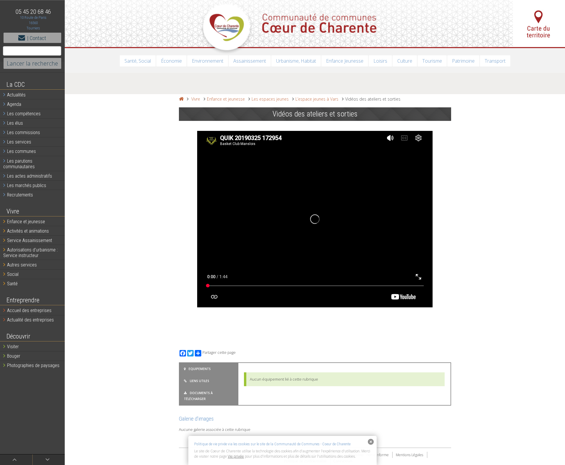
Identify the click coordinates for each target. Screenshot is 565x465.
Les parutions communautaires (19, 163)
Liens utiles (199, 381)
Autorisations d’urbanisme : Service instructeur (30, 252)
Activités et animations (28, 231)
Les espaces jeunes (270, 99)
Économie (171, 61)
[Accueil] (181, 99)
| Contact (36, 38)
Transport (495, 61)
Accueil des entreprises (29, 310)
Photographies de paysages (33, 365)
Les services (19, 142)
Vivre (195, 99)
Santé (12, 283)
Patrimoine (463, 61)
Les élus (15, 123)
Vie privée (236, 456)
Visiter (13, 346)
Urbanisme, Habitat (296, 61)
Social (13, 274)
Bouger (13, 356)
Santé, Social (137, 61)
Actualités (16, 95)
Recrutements (20, 195)
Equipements (200, 369)
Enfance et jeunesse (26, 221)
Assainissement (249, 61)
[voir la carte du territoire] (539, 23)
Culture (404, 61)
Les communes (21, 151)
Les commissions (23, 132)
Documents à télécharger (198, 396)
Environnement (207, 61)
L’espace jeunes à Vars (316, 99)
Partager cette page (219, 352)
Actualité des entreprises (30, 320)
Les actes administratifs (29, 176)
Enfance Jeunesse (344, 61)
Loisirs (380, 61)
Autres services (22, 265)
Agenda (14, 104)
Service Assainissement (29, 240)
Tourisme (432, 61)
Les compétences (24, 113)
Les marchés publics (26, 185)
